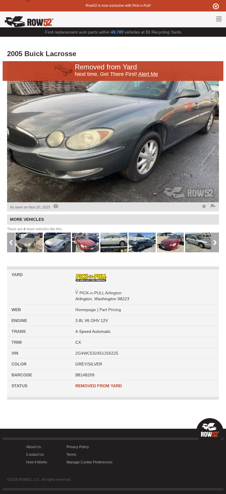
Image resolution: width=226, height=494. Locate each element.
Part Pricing (110, 309)
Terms (71, 455)
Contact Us (35, 455)
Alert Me (148, 74)
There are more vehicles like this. (35, 229)
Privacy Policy (78, 447)
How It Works (36, 462)
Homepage (86, 309)
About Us (33, 447)
